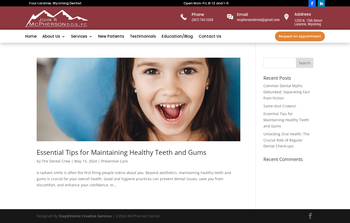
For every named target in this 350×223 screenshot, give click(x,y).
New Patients (111, 37)
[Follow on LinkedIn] (321, 3)
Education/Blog (177, 37)
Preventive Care (114, 161)
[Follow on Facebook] (312, 3)
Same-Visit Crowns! (279, 106)
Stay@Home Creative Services (85, 216)
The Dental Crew (56, 161)
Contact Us (210, 37)
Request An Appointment (300, 36)
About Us (51, 37)
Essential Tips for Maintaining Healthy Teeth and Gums (121, 152)
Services (79, 37)
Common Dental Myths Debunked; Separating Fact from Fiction (286, 91)
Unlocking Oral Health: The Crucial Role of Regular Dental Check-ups (286, 140)
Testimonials (143, 37)
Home (31, 37)
